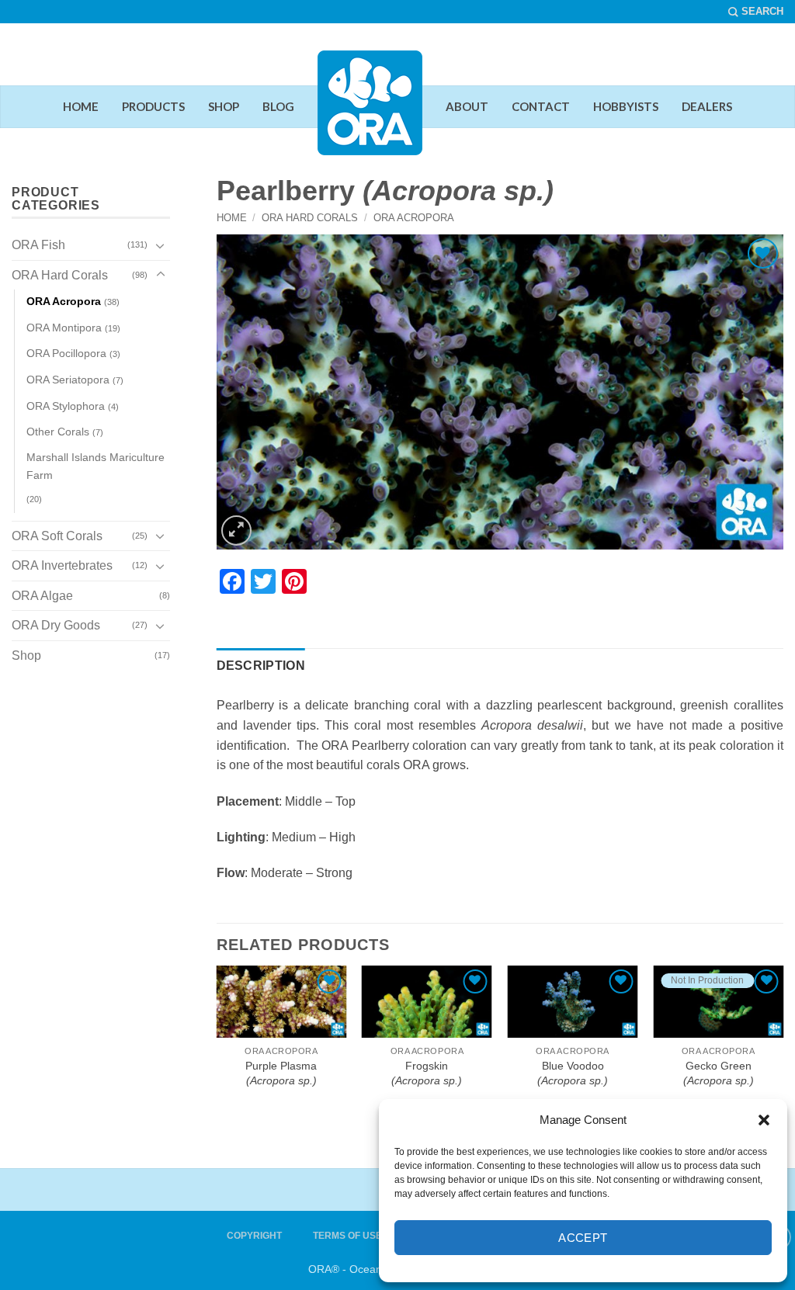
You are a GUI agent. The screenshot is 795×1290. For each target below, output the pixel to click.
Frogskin (426, 1073)
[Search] (755, 11)
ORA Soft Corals (57, 536)
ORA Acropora (413, 218)
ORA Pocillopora (66, 353)
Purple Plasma (281, 1073)
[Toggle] (160, 245)
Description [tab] (261, 665)
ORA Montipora (64, 327)
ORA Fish (38, 244)
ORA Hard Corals (310, 218)
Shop (26, 655)
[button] (764, 1120)
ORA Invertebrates (62, 565)
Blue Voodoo (572, 1073)
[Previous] (226, 987)
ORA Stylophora (65, 406)
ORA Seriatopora (67, 379)
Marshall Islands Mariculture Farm (95, 466)
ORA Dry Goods (56, 625)
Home (232, 218)
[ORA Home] (370, 115)
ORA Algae (42, 595)
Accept (583, 1237)
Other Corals (57, 431)
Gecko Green (718, 1073)
